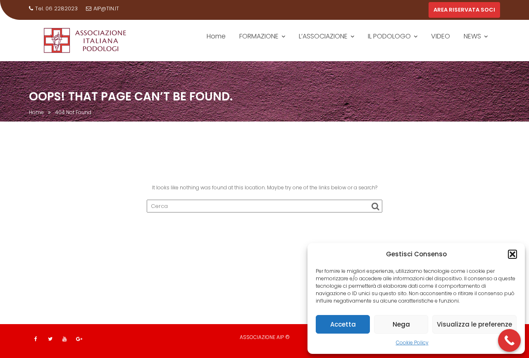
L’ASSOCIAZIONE (323, 36)
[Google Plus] (79, 339)
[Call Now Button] (509, 340)
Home (216, 36)
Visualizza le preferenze (474, 324)
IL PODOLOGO (389, 36)
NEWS (472, 36)
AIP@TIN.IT (106, 8)
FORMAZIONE (259, 36)
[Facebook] (35, 339)
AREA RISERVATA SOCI (464, 10)
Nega (401, 324)
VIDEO (440, 36)
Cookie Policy (412, 342)
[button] (512, 254)
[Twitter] (50, 339)
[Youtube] (64, 339)
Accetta (343, 324)
